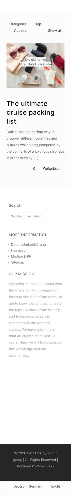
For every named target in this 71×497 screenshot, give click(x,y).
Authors (20, 31)
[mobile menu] (5, 6)
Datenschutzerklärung (28, 245)
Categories (18, 24)
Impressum (19, 250)
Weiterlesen (52, 169)
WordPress (45, 466)
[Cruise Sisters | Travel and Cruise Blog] (35, 6)
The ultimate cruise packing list (31, 112)
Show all (55, 31)
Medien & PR (21, 256)
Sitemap (17, 262)
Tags (38, 24)
